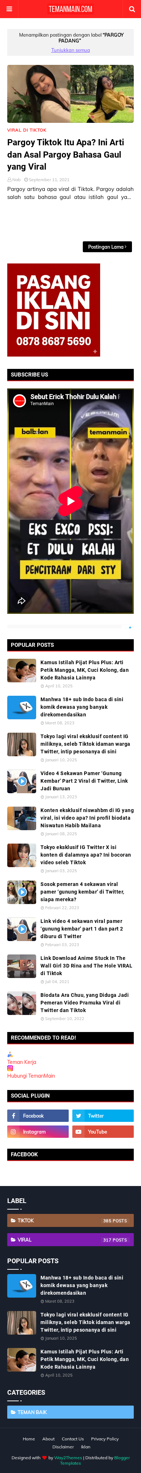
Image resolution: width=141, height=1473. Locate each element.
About (48, 1438)
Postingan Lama (106, 247)
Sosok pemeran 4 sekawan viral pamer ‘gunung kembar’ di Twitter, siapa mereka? (82, 891)
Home (29, 1438)
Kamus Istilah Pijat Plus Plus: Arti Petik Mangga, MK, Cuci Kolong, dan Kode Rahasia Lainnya (84, 670)
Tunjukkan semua (70, 50)
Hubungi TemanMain (31, 1076)
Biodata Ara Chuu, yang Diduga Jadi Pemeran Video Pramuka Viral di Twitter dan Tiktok (84, 1002)
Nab (16, 179)
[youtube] (103, 1131)
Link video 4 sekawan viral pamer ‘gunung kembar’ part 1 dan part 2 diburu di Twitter (81, 928)
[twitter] (103, 1116)
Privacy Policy (105, 1438)
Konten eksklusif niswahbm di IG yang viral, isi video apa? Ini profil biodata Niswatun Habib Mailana (87, 817)
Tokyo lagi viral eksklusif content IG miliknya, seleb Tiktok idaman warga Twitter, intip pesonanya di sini (85, 743)
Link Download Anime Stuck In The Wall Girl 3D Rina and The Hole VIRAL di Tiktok (86, 965)
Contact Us (73, 1438)
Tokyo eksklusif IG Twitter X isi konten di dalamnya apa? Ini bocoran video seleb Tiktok (85, 854)
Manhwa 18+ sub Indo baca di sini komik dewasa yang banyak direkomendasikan (81, 706)
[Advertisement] (74, 221)
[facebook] (38, 1116)
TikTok (65, 1220)
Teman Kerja (21, 1062)
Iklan (85, 1446)
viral (65, 1240)
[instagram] (38, 1131)
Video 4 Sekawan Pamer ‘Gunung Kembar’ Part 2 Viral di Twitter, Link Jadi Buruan (84, 780)
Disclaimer (63, 1446)
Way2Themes (68, 1457)
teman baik (32, 1412)
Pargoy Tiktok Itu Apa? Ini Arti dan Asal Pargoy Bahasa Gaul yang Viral (65, 154)
